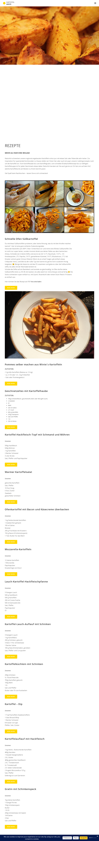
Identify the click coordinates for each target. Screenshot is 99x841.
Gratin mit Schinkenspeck (20, 789)
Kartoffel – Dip (13, 704)
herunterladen (36, 282)
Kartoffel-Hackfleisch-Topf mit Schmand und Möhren (37, 434)
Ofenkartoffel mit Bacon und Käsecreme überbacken (37, 509)
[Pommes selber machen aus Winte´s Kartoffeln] (49, 325)
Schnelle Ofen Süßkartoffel (21, 238)
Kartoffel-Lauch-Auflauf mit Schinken (28, 624)
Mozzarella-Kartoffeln (18, 549)
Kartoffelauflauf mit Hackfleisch (25, 738)
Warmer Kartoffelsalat (18, 472)
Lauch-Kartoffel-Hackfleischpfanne (26, 581)
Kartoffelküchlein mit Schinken (24, 664)
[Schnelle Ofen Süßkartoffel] (49, 206)
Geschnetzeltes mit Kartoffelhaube (26, 391)
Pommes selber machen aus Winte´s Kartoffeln (33, 364)
